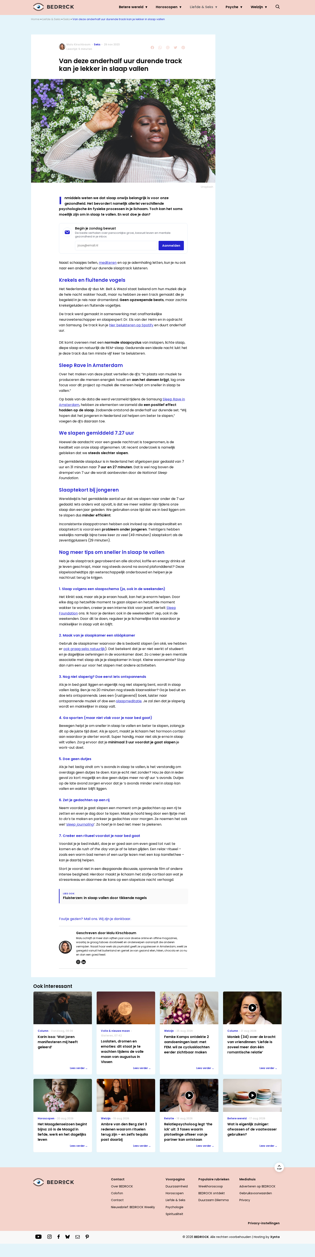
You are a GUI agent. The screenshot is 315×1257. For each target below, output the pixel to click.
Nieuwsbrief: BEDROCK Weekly (133, 1207)
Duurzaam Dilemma (213, 1200)
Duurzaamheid (177, 1186)
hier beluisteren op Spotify (131, 325)
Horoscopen (166, 6)
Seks (66, 19)
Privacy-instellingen (264, 1223)
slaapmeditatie (129, 701)
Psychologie (174, 1207)
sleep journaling (80, 824)
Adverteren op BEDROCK (257, 1186)
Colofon (117, 1193)
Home (35, 19)
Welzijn (257, 6)
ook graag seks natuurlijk (84, 648)
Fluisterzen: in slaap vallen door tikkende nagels (105, 898)
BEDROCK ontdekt (211, 1193)
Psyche (232, 6)
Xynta (275, 1237)
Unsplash (207, 187)
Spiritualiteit (174, 1214)
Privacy (244, 1200)
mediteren (108, 262)
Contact (117, 1200)
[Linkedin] (83, 962)
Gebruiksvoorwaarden (255, 1193)
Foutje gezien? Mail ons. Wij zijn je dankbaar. (95, 918)
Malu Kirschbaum (78, 44)
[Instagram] (78, 962)
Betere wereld (131, 6)
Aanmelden (171, 245)
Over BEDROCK (122, 1186)
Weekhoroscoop (210, 1186)
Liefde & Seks (201, 6)
